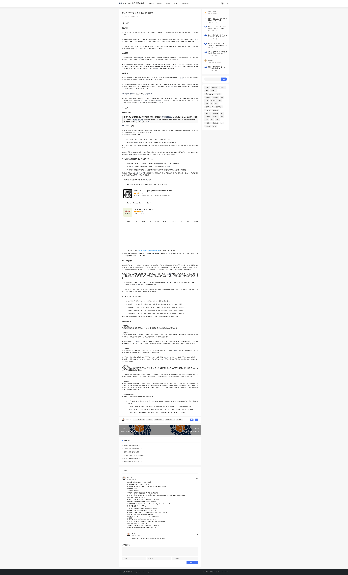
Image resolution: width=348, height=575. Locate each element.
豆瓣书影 (205, 572)
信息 (181, 78)
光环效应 (166, 357)
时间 (176, 66)
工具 (168, 254)
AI (123, 107)
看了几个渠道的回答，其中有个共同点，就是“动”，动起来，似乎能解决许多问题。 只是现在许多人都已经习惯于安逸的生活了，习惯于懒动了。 (217, 36)
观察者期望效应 (171, 419)
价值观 (175, 350)
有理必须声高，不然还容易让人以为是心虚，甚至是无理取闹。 (217, 19)
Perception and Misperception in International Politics (152, 190)
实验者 (146, 93)
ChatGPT (125, 126)
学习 (131, 167)
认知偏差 (159, 3)
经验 (159, 164)
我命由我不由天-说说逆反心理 (131, 445)
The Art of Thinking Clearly (143, 209)
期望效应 (145, 100)
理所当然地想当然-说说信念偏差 (132, 462)
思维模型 (167, 3)
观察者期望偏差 (167, 117)
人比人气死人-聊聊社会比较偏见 (132, 448)
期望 (129, 93)
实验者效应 (158, 100)
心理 (136, 173)
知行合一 (176, 3)
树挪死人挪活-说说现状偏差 (131, 452)
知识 (138, 132)
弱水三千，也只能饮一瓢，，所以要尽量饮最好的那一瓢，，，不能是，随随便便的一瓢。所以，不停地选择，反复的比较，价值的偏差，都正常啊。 (217, 27)
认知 (138, 335)
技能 (169, 167)
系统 (172, 86)
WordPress (139, 572)
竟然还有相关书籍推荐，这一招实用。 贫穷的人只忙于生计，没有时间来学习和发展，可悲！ (217, 68)
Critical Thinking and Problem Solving (149, 251)
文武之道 (212, 572)
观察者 (125, 93)
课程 (147, 122)
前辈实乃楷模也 (212, 11)
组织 (145, 80)
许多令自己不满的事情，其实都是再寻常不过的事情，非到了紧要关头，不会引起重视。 (217, 53)
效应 (133, 93)
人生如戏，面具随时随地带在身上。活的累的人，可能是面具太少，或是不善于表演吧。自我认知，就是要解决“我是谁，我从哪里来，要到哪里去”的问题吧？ (217, 44)
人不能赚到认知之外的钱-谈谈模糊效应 (134, 455)
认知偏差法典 (185, 3)
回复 (197, 478)
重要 (140, 57)
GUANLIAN (152, 572)
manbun (129, 477)
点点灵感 (151, 3)
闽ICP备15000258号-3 (223, 572)
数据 (127, 66)
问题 (195, 39)
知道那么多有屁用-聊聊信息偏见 (132, 458)
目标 (167, 283)
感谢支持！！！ (212, 60)
